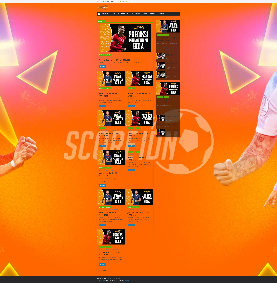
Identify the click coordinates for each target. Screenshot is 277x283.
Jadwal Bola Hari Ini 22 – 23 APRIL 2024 (110, 174)
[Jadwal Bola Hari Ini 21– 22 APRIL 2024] (111, 197)
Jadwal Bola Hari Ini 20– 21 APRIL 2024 (138, 213)
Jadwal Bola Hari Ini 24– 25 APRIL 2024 (110, 94)
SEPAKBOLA (105, 13)
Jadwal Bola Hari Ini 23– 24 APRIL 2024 (109, 134)
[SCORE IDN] (99, 14)
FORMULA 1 (130, 13)
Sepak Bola (108, 54)
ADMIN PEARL (110, 57)
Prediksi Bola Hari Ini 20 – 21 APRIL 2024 (110, 253)
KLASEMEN (161, 13)
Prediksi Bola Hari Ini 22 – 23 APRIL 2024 (139, 134)
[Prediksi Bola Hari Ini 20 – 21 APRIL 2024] (111, 237)
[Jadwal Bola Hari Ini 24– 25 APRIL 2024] (111, 78)
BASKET (113, 13)
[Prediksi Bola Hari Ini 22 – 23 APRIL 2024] (140, 118)
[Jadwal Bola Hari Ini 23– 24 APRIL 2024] (111, 118)
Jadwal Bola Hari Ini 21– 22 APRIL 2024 (109, 213)
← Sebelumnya (101, 270)
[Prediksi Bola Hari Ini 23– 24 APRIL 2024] (140, 78)
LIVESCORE (144, 13)
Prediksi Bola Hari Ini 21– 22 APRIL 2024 (139, 158)
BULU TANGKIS (121, 13)
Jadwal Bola (101, 88)
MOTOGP (137, 13)
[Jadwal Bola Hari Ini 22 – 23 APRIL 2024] (111, 157)
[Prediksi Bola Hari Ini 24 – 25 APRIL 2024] (125, 38)
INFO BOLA (152, 13)
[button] (108, 14)
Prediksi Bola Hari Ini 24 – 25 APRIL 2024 (115, 60)
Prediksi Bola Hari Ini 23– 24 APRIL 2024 (139, 94)
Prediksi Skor (101, 54)
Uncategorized (131, 88)
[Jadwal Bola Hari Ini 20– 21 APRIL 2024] (140, 197)
